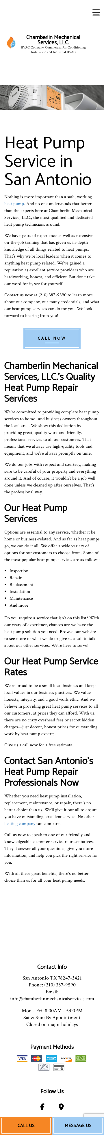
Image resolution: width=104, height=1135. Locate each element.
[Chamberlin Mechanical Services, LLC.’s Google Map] (61, 1108)
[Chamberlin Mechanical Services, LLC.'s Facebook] (42, 1108)
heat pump (14, 204)
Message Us (78, 1126)
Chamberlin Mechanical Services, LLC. (53, 40)
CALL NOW (52, 338)
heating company (19, 824)
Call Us (26, 1126)
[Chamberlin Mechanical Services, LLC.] (11, 42)
